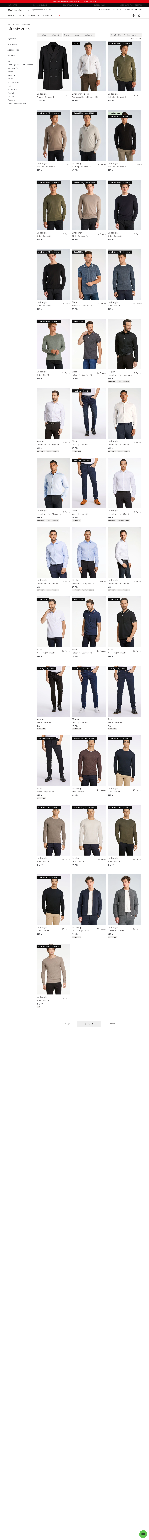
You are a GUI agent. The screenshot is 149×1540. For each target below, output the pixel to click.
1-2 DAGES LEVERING (40, 5)
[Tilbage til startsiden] (14, 10)
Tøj (20, 15)
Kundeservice (104, 9)
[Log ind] (133, 15)
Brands (46, 15)
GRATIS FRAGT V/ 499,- (70, 5)
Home (9, 25)
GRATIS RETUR (12, 5)
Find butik (117, 9)
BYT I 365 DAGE (99, 5)
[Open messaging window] (143, 1534)
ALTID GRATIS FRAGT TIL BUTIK (131, 5)
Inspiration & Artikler (133, 9)
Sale (58, 15)
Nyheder (11, 15)
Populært (32, 15)
